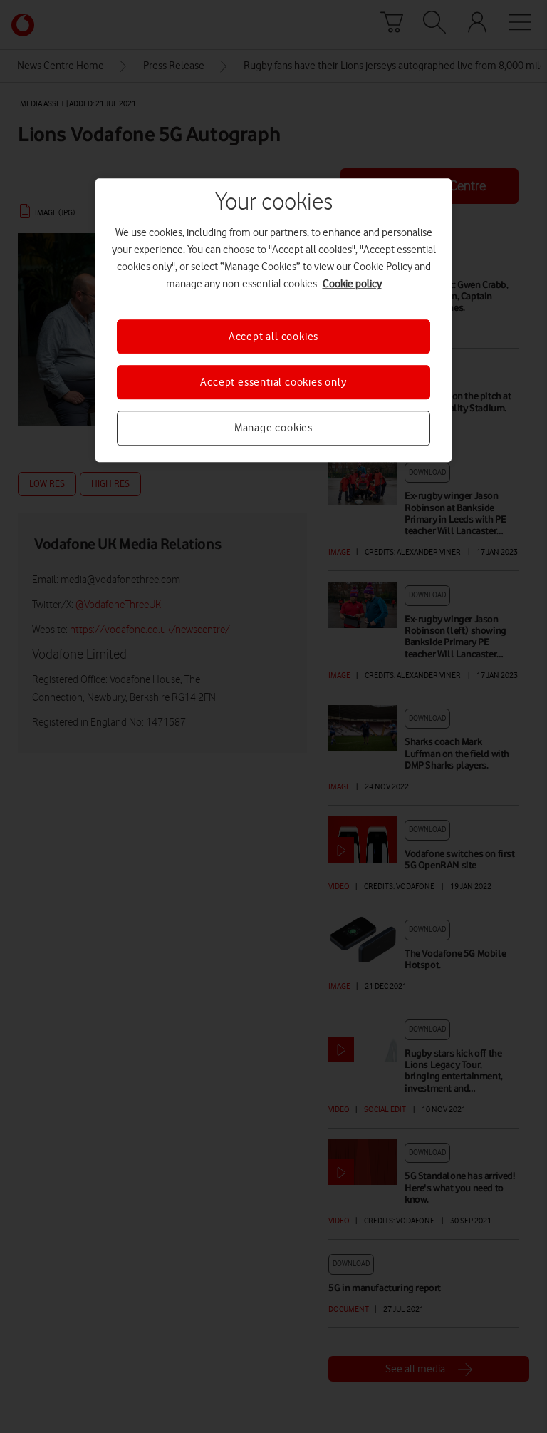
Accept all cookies (273, 336)
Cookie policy (352, 283)
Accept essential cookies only (273, 382)
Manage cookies (273, 428)
